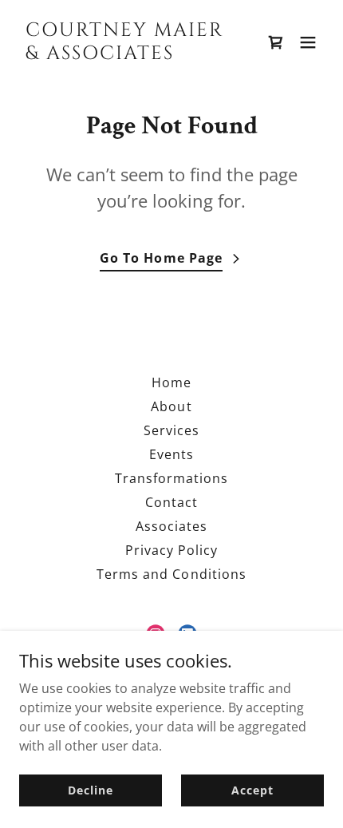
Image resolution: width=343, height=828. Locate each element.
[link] (126, 54)
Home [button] (171, 382)
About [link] (171, 406)
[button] (308, 42)
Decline (90, 790)
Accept (252, 790)
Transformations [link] (171, 478)
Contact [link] (171, 502)
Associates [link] (171, 526)
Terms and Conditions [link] (171, 574)
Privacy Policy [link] (171, 550)
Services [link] (171, 430)
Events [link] (171, 454)
